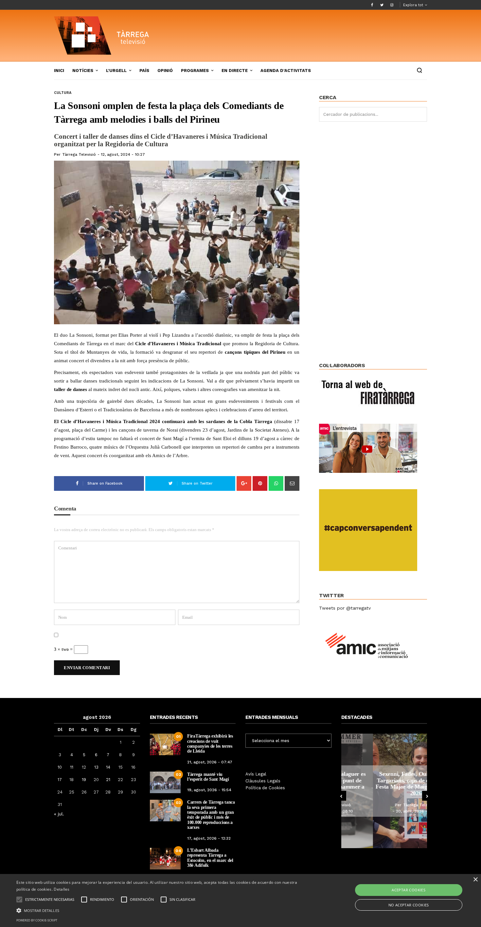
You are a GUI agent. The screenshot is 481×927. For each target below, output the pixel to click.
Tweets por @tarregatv (345, 608)
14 (108, 767)
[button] (162, 910)
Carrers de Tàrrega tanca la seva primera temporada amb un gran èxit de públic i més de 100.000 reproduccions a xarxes (211, 815)
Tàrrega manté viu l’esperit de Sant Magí (208, 777)
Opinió (165, 70)
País (144, 70)
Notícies (82, 70)
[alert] (240, 900)
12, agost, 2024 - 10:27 (123, 154)
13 (96, 767)
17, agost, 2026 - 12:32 (209, 838)
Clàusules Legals (262, 780)
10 (60, 767)
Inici (59, 70)
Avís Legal (255, 774)
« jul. (59, 813)
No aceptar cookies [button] (408, 904)
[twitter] (382, 5)
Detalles (61, 889)
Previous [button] (341, 796)
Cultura (62, 93)
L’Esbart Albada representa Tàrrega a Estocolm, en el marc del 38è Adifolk (210, 858)
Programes (195, 70)
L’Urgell (116, 70)
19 (84, 779)
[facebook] (372, 5)
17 (60, 779)
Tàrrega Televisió (79, 154)
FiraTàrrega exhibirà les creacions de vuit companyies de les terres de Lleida (210, 744)
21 (108, 779)
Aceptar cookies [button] (408, 889)
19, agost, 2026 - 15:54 (209, 790)
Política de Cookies (265, 787)
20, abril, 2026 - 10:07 (385, 811)
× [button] (475, 879)
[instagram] (392, 5)
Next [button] (427, 796)
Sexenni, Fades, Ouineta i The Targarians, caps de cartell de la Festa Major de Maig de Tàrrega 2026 (384, 783)
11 (71, 767)
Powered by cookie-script (36, 920)
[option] (384, 791)
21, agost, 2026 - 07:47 (209, 762)
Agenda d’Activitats (285, 70)
